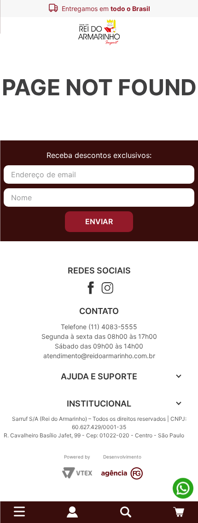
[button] (125, 511)
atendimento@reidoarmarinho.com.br (99, 356)
